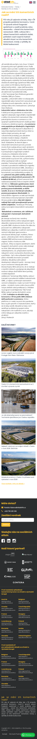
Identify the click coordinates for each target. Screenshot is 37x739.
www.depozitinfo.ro (6, 678)
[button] (34, 2)
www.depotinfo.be (6, 656)
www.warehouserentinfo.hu (25, 665)
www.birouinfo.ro (5, 630)
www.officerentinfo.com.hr (8, 610)
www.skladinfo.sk (5, 685)
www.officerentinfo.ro (7, 632)
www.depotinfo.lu (6, 671)
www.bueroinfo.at (6, 601)
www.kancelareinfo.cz (24, 608)
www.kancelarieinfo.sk (7, 637)
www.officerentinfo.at (7, 603)
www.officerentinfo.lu (7, 625)
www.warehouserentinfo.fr (8, 665)
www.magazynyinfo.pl (24, 671)
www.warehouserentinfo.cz (25, 658)
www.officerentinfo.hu (24, 617)
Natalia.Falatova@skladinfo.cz (15, 507)
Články (17, 7)
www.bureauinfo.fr (6, 616)
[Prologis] (10, 576)
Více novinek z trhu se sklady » (13, 484)
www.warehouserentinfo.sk (8, 687)
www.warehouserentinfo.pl (25, 672)
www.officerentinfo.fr (7, 617)
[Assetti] (27, 562)
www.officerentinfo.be (24, 603)
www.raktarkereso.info (24, 664)
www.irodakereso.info (24, 616)
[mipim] (10, 554)
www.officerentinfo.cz (24, 610)
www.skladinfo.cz (23, 656)
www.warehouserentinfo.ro (8, 680)
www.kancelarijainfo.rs (24, 630)
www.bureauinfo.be (23, 601)
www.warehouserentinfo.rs (25, 680)
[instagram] (14, 540)
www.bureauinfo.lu (6, 623)
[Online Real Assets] (10, 569)
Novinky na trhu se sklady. (9, 9)
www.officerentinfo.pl (24, 625)
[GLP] (27, 569)
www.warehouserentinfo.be (8, 658)
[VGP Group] (27, 576)
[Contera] (18, 582)
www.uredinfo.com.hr (7, 608)
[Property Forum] (10, 562)
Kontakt (4, 734)
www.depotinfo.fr (5, 664)
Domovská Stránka (7, 7)
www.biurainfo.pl (22, 623)
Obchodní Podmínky (16, 734)
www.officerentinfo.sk (7, 639)
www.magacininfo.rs (23, 678)
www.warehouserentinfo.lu (8, 672)
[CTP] (27, 554)
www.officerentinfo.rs (24, 632)
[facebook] (4, 540)
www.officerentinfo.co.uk (24, 637)
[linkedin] (9, 540)
